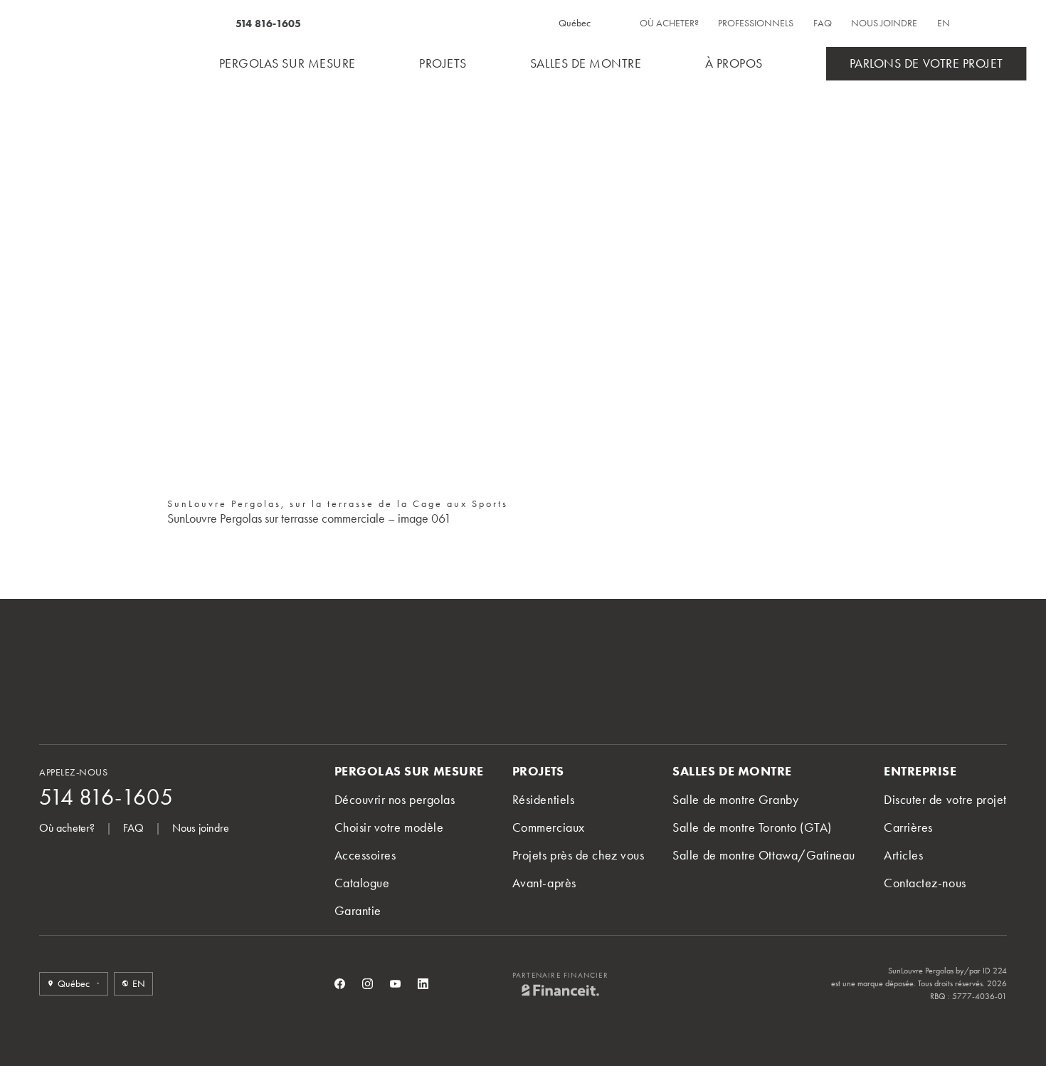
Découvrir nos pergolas (394, 800)
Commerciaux (548, 827)
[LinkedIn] (423, 983)
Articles (903, 855)
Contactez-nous (925, 883)
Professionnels (755, 23)
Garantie (357, 911)
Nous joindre (884, 23)
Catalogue (362, 883)
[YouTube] (395, 983)
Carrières (908, 827)
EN (943, 23)
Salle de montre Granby (735, 800)
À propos (734, 63)
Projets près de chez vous (578, 855)
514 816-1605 (268, 23)
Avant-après (544, 883)
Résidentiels (543, 800)
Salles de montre (586, 63)
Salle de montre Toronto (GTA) (752, 827)
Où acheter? (669, 23)
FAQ (822, 23)
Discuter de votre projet (945, 800)
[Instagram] (367, 983)
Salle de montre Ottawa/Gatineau (763, 855)
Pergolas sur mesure (287, 63)
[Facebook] (339, 983)
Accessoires (365, 855)
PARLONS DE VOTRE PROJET (926, 63)
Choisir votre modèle (389, 827)
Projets (443, 63)
